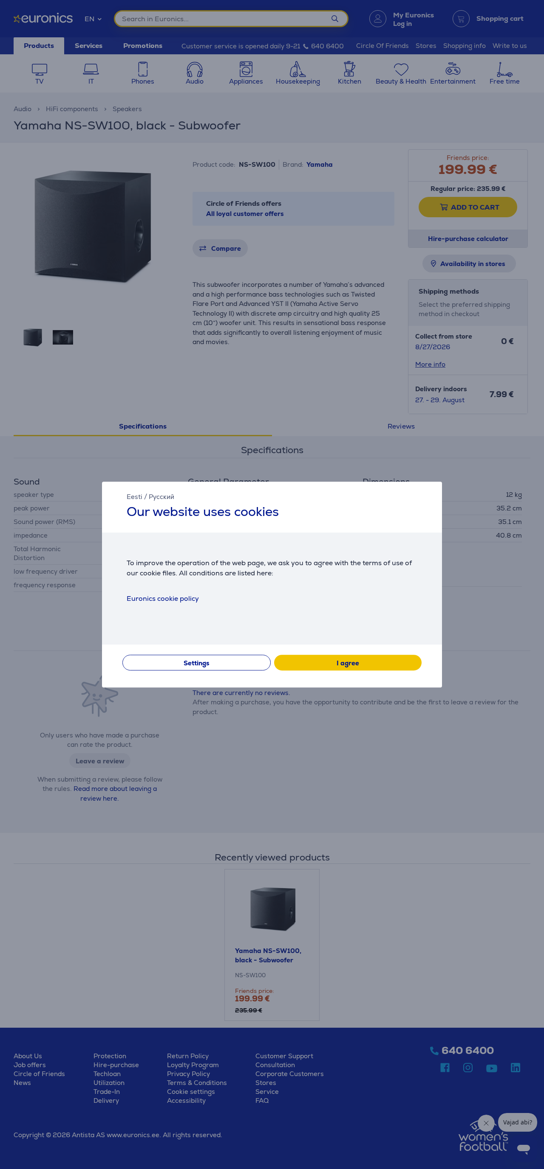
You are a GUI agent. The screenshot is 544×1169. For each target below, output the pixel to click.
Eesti (134, 497)
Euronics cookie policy (163, 598)
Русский (161, 497)
